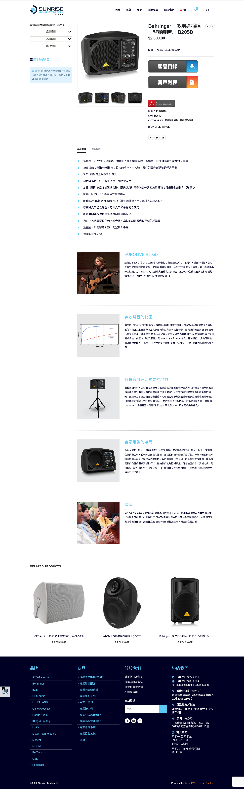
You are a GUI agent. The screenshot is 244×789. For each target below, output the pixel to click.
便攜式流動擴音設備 (92, 677)
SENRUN (38, 765)
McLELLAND (40, 702)
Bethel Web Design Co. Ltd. (199, 783)
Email (163, 137)
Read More (60, 642)
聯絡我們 (169, 9)
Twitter (157, 137)
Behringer (164, 127)
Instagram (139, 720)
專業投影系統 (88, 733)
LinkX (35, 727)
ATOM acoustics (42, 677)
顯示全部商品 (41, 59)
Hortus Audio (40, 715)
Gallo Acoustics (41, 708)
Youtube (133, 720)
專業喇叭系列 (171, 120)
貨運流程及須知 (133, 682)
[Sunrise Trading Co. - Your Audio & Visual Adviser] (47, 10)
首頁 (118, 9)
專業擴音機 (86, 708)
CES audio (38, 696)
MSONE (37, 746)
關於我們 (132, 668)
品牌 (128, 9)
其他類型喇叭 (187, 120)
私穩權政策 (131, 692)
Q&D (35, 758)
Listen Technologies (44, 733)
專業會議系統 (88, 727)
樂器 (82, 740)
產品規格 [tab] (96, 149)
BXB (35, 689)
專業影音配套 (88, 683)
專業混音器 (86, 702)
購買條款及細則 (133, 676)
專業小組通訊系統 (90, 721)
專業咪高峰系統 (89, 689)
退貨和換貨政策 (133, 687)
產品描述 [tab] (81, 149)
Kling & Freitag (41, 721)
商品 (139, 9)
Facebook (151, 137)
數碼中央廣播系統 (90, 715)
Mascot (36, 740)
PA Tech (37, 752)
